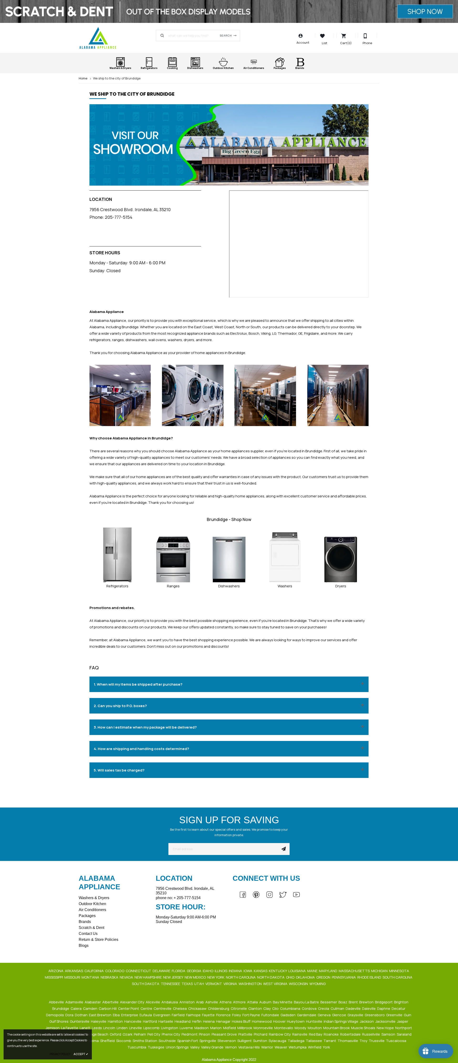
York (327, 1047)
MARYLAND (328, 970)
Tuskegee (156, 1047)
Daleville (369, 1008)
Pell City (154, 1034)
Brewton (366, 1002)
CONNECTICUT (139, 970)
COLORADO (115, 970)
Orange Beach (96, 1034)
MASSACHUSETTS (354, 970)
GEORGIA (194, 970)
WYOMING (317, 983)
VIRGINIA (231, 983)
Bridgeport (384, 1002)
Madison (201, 1027)
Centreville (163, 1008)
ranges (118, 339)
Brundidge (61, 1008)
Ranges (173, 586)
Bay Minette (283, 1002)
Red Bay (316, 1034)
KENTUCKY (278, 970)
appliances (161, 457)
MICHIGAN (379, 970)
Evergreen (162, 1014)
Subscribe (284, 849)
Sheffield (107, 1040)
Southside (168, 1040)
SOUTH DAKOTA (146, 983)
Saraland (404, 1034)
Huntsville (314, 1021)
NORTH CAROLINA (241, 977)
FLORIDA (179, 970)
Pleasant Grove (225, 1034)
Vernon (231, 1047)
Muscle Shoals (363, 1027)
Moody (301, 1027)
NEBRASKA (110, 977)
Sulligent (244, 1040)
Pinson (205, 1034)
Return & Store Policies (98, 940)
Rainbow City (280, 1034)
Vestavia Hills (249, 1047)
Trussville (377, 1040)
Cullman (338, 1008)
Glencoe (339, 1014)
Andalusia (170, 1002)
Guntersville (80, 1021)
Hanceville (133, 1021)
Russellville (371, 1034)
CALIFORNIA (94, 970)
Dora (69, 1014)
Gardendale (307, 1014)
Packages (87, 916)
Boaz (343, 1002)
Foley (237, 1014)
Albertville (110, 1002)
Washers (285, 586)
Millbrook (245, 1027)
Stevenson (227, 1040)
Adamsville (74, 1002)
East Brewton (100, 1014)
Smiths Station (145, 1040)
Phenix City (171, 1034)
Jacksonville (385, 1021)
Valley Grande (212, 1047)
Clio (275, 1008)
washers (175, 339)
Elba (116, 1014)
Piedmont (190, 1034)
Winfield (315, 1047)
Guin (408, 1014)
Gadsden (288, 1014)
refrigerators (99, 339)
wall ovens (157, 339)
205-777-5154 (118, 217)
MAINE (312, 970)
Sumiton (260, 1040)
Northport (404, 1027)
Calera (76, 1008)
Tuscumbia (137, 1047)
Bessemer (329, 1002)
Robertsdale (350, 1034)
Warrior (267, 1047)
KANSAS (261, 970)
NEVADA (127, 977)
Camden (90, 1008)
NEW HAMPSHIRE (148, 977)
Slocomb (124, 1040)
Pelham (140, 1034)
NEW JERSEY (173, 977)
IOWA (248, 970)
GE (300, 333)
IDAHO (208, 970)
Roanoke (331, 1034)
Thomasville (348, 1040)
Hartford (150, 1021)
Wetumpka (298, 1047)
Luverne (187, 1027)
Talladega (296, 1040)
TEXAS (187, 983)
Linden (122, 1027)
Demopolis (55, 1014)
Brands (85, 922)
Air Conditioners (92, 910)
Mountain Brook (336, 1027)
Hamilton (116, 1021)
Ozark (128, 1034)
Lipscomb (151, 1027)
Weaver (281, 1047)
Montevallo (284, 1027)
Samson (388, 1034)
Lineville (136, 1027)
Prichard (261, 1034)
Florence (223, 1014)
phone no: (178, 898)
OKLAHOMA (306, 977)
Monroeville (264, 1027)
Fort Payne (251, 1014)
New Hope (386, 1027)
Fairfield (178, 1014)
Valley (195, 1047)
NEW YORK (216, 977)
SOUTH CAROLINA (398, 977)
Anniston (187, 1002)
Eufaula (146, 1014)
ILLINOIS (221, 970)
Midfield (230, 1027)
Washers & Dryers (94, 898)
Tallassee (314, 1040)
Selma (93, 1040)
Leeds (97, 1027)
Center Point (129, 1008)
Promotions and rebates (111, 607)
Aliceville (153, 1002)
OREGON (323, 977)
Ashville (212, 1002)
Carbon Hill (108, 1008)
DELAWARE (162, 970)
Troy (363, 1040)
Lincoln (109, 1027)
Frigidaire (311, 333)
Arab (200, 1002)
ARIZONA (56, 970)
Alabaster (93, 1002)
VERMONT (214, 983)
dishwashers (136, 339)
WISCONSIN (299, 983)
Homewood (262, 1021)
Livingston (170, 1027)
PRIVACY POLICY (60, 1054)
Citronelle (239, 1008)
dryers (189, 339)
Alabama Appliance (146, 352)
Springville (208, 1040)
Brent (354, 1002)
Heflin (197, 1021)
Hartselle (166, 1021)
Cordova (309, 1008)
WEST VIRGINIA (275, 983)
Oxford (116, 1034)
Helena (209, 1021)
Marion (216, 1027)
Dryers (340, 586)
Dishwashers (229, 586)
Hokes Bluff (241, 1021)
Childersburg (219, 1008)
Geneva (324, 1014)
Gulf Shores (59, 1021)
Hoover (279, 1021)
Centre (147, 1008)
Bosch (254, 333)
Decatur (399, 1008)
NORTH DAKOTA (271, 977)
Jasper (403, 1021)
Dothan (81, 1014)
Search (226, 35)
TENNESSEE (171, 983)
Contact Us (88, 934)
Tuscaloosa (396, 1040)
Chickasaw (197, 1008)
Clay (267, 1008)
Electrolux (238, 333)
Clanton (255, 1008)
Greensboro (375, 1014)
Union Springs (177, 1047)
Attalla (253, 1002)
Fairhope (193, 1014)
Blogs (83, 945)
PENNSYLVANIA (344, 977)
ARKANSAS (74, 970)
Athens (225, 1002)
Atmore (239, 1002)
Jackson (367, 1021)
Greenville (394, 1014)
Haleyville (99, 1021)
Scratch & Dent (91, 928)
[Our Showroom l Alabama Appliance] (229, 147)
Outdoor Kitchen (92, 904)
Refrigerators (117, 586)
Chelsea (180, 1008)
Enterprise (130, 1014)
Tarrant (330, 1040)
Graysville (356, 1014)
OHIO (290, 977)
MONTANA (91, 977)
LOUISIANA (297, 970)
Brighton (401, 1002)
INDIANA (236, 970)
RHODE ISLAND (369, 977)
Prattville (245, 1034)
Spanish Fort (188, 1040)
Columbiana (290, 1008)
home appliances (150, 476)
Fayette (208, 1014)
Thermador (287, 333)
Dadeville (353, 1008)
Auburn (265, 1002)
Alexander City (132, 1002)
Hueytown (296, 1021)
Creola (324, 1008)
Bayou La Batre (307, 1002)
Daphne (384, 1008)
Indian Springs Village (341, 1021)
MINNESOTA (399, 970)
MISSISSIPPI (54, 977)
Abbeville (57, 1002)
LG (274, 333)
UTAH (199, 983)
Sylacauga (278, 1040)
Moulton (315, 1027)
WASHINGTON (250, 983)
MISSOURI (72, 977)
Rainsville (300, 1034)
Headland (183, 1021)
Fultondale (270, 1014)
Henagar (223, 1021)
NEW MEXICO (196, 977)
